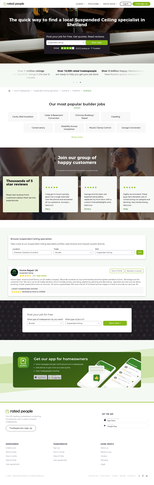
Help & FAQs (11, 460)
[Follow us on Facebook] (142, 475)
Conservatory (38, 128)
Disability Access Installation (69, 127)
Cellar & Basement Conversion (54, 116)
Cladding (115, 117)
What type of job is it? (74, 319)
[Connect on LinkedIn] (146, 475)
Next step (97, 42)
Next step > (115, 323)
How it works (11, 456)
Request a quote (134, 271)
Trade (56, 249)
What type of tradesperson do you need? (45, 319)
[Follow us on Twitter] (139, 475)
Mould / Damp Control (100, 128)
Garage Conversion (131, 128)
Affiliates (104, 460)
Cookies (115, 476)
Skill (97, 249)
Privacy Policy (105, 476)
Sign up (56, 448)
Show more (77, 137)
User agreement (12, 464)
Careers (104, 456)
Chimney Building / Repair (84, 116)
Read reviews (42, 276)
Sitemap (123, 476)
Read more (49, 205)
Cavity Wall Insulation (22, 117)
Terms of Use (93, 476)
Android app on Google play (54, 377)
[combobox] (32, 252)
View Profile (116, 271)
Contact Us (132, 476)
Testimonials (11, 452)
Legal (103, 464)
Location (16, 249)
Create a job (11, 448)
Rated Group (106, 452)
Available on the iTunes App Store (40, 377)
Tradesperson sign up (21, 428)
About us (104, 448)
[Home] (9, 91)
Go (139, 252)
